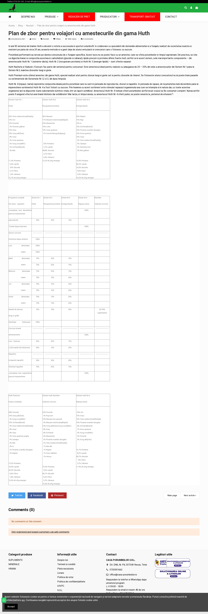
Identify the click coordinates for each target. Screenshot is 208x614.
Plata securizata (65, 568)
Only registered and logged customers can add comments (40, 532)
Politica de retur (65, 577)
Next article (189, 495)
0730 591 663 (18, 2)
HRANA (12, 568)
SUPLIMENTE (15, 560)
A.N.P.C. (61, 585)
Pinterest (59, 495)
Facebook (37, 495)
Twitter (18, 495)
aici (23, 600)
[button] (51, 16)
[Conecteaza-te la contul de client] (191, 8)
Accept (11, 606)
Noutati (46, 39)
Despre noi (62, 560)
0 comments (88, 39)
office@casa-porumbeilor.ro (40, 2)
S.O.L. (60, 590)
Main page (172, 495)
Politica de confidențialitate (71, 581)
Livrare (60, 573)
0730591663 (116, 569)
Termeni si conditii (66, 564)
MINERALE (13, 564)
